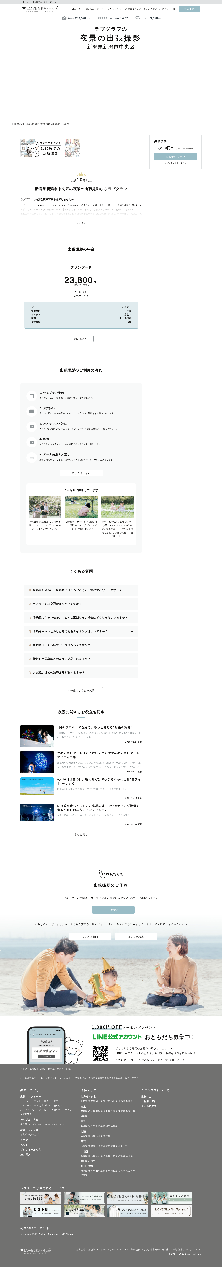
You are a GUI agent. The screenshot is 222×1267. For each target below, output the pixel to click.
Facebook (53, 1234)
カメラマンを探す (114, 9)
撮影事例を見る (133, 9)
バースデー (45, 1110)
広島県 (106, 1156)
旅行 (37, 1134)
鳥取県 (84, 1156)
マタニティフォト (29, 1105)
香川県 (129, 1156)
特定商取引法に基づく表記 (163, 1249)
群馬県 (99, 1111)
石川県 (99, 1136)
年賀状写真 (26, 1114)
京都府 (91, 1146)
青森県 (91, 1101)
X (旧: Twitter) (39, 1234)
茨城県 (84, 1111)
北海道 (84, 1101)
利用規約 (90, 1249)
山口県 (114, 1156)
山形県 (121, 1101)
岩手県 (99, 1101)
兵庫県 (106, 1146)
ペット (24, 1145)
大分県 (114, 1171)
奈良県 (114, 1146)
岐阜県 (91, 1126)
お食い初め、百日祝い (50, 1105)
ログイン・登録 (167, 9)
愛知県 (106, 1126)
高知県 (91, 1160)
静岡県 (99, 1126)
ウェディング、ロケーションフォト (46, 1124)
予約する (189, 9)
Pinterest (70, 1234)
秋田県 (114, 1101)
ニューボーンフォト (30, 1101)
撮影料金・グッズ (94, 9)
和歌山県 (122, 1146)
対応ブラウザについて (189, 1249)
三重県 (114, 1126)
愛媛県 (84, 1160)
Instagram (25, 1234)
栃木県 (91, 1111)
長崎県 (99, 1171)
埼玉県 (106, 1111)
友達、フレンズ (29, 1130)
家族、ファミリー (30, 1096)
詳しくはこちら (81, 339)
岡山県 (99, 1156)
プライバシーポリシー (107, 1249)
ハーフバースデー (29, 1110)
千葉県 (114, 1111)
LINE (62, 1234)
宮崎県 (121, 1171)
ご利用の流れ (76, 9)
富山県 (91, 1136)
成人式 (31, 1134)
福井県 (106, 1136)
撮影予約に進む (175, 156)
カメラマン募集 (127, 1249)
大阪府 (99, 1146)
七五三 (54, 1101)
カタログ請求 (136, 936)
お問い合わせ (143, 1249)
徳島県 (121, 1156)
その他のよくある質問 (81, 690)
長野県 (84, 1126)
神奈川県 (130, 1111)
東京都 (121, 1111)
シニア (24, 1140)
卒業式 (23, 1134)
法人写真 (25, 1154)
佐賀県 (91, 1171)
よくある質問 (150, 9)
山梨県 (84, 1115)
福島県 (129, 1101)
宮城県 (106, 1101)
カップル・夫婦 (29, 1119)
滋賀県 (84, 1146)
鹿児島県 (130, 1171)
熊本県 (106, 1171)
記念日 (23, 1124)
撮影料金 (146, 1096)
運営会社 (80, 1249)
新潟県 (84, 1136)
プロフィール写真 (30, 1149)
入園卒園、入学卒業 (61, 1110)
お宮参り (46, 1101)
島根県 (91, 1156)
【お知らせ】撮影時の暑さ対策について (41, 2)
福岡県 (84, 1171)
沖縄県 (84, 1175)
